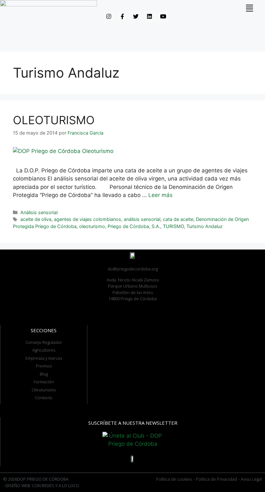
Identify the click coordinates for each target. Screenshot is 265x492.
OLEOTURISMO (54, 120)
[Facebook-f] (122, 16)
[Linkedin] (149, 16)
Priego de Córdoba (128, 226)
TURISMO (173, 226)
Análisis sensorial (39, 212)
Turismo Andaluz (204, 226)
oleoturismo (92, 226)
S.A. (156, 226)
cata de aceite (178, 219)
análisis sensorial (142, 219)
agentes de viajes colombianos (87, 219)
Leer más (160, 195)
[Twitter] (135, 16)
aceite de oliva (35, 219)
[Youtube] (162, 16)
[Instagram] (108, 16)
